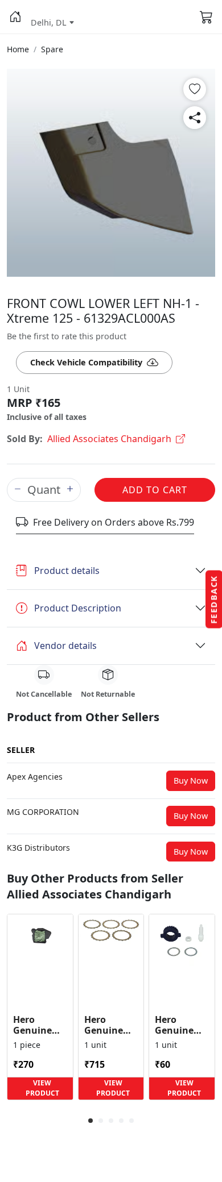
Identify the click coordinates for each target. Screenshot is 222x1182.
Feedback (213, 599)
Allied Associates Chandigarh (109, 438)
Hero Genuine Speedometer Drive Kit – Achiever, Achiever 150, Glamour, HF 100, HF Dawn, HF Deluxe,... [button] (182, 1025)
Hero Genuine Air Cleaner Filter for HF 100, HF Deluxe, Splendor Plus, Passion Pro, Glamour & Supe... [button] (40, 1025)
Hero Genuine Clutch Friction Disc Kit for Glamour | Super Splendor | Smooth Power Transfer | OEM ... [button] (109, 1025)
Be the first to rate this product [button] (66, 336)
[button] (15, 17)
